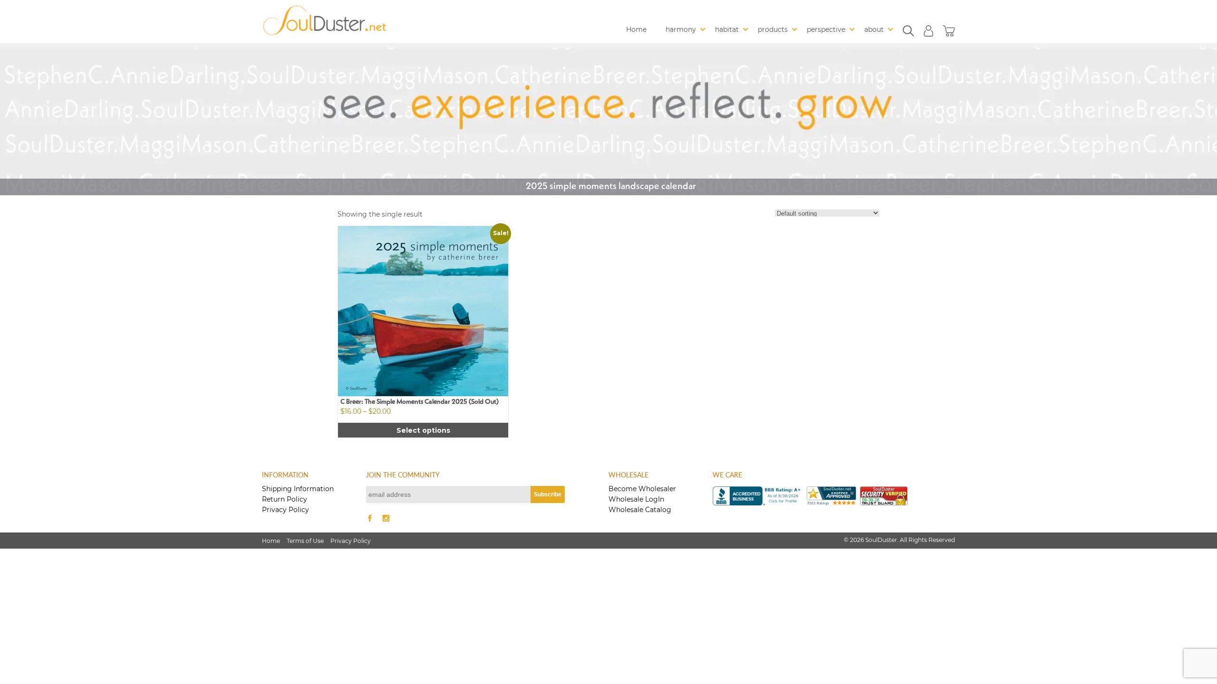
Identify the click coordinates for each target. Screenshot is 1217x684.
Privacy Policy (285, 509)
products (773, 29)
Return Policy (284, 499)
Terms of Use (305, 540)
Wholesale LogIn (636, 499)
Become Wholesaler (642, 488)
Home (636, 29)
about (874, 29)
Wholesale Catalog (639, 509)
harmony (681, 29)
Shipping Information (298, 488)
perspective (826, 29)
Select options (423, 430)
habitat (727, 29)
